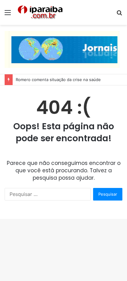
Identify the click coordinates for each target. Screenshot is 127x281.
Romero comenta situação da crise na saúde (58, 79)
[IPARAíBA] (40, 12)
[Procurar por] (119, 14)
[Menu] (8, 14)
